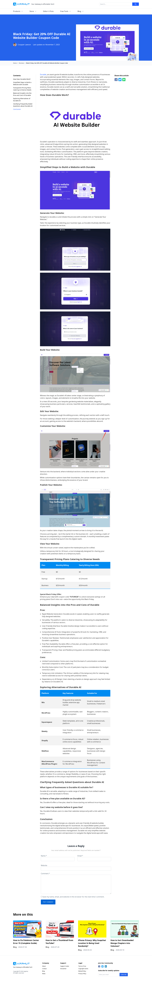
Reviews (21, 63)
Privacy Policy (82, 973)
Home (15, 63)
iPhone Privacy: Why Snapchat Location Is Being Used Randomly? (92, 943)
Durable (43, 74)
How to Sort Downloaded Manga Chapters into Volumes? (122, 943)
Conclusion (17, 109)
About (44, 966)
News (43, 973)
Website (44, 865)
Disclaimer (63, 969)
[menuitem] (24, 79)
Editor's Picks (48, 11)
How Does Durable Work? (22, 79)
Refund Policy (82, 971)
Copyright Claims (83, 969)
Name (44, 856)
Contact (44, 969)
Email (80, 856)
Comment (45, 873)
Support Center (64, 966)
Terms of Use (82, 966)
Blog (15, 947)
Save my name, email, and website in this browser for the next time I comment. (73, 897)
